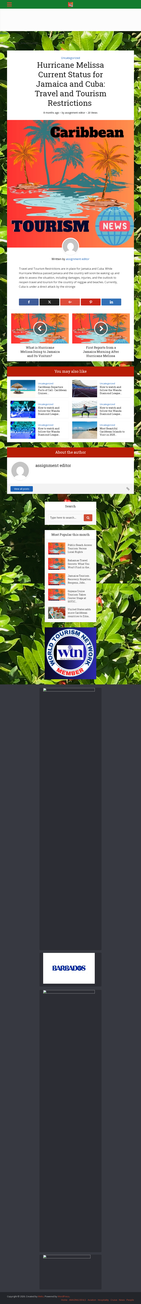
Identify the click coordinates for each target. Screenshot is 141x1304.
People (130, 1299)
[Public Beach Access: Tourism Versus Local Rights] (58, 548)
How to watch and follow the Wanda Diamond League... (111, 390)
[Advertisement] (70, 20)
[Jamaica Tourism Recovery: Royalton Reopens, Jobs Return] (58, 579)
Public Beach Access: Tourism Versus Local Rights (80, 548)
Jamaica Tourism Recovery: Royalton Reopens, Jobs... (79, 579)
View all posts (21, 488)
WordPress (63, 1296)
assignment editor (75, 112)
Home (4, 33)
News (122, 1299)
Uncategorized (70, 58)
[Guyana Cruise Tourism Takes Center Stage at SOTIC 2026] (58, 595)
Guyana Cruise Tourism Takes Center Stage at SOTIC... (77, 596)
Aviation (92, 1299)
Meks (41, 1296)
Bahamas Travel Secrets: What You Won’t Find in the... (79, 564)
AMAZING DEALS (77, 1299)
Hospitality (103, 1299)
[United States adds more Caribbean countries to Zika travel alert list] (58, 613)
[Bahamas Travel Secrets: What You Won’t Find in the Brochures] (58, 564)
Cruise (114, 1299)
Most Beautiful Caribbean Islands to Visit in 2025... (112, 431)
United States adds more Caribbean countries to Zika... (79, 613)
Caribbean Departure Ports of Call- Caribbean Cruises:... (52, 390)
